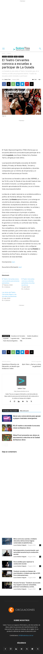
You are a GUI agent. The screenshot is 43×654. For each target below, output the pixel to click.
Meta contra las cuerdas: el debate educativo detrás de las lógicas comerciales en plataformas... (25, 541)
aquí (20, 267)
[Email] (32, 84)
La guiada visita (15, 338)
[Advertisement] (21, 23)
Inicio (3, 53)
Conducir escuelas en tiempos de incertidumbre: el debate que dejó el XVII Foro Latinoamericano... (27, 573)
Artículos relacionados (10, 411)
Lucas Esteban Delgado (20, 545)
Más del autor (24, 411)
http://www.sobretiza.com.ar (21, 391)
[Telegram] (22, 84)
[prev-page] (3, 445)
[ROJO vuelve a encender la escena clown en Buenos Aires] (7, 427)
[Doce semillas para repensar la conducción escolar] (7, 564)
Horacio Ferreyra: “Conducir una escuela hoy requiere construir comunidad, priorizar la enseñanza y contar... (27, 585)
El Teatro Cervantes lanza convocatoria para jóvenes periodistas (10, 281)
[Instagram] (15, 401)
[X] (9, 84)
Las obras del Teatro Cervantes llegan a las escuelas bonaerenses (9, 294)
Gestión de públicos (32, 336)
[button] (3, 48)
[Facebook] (4, 84)
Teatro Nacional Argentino (10, 340)
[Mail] (23, 401)
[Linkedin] (18, 84)
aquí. (13, 262)
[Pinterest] (27, 84)
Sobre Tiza (7, 79)
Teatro (15, 56)
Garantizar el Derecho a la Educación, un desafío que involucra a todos (10, 366)
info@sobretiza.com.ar (26, 635)
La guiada (5, 338)
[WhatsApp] (13, 84)
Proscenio (21, 56)
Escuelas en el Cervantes (18, 336)
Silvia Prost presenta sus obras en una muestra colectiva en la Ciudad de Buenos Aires (26, 437)
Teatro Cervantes (26, 338)
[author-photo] (21, 385)
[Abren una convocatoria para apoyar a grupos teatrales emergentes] (7, 418)
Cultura (9, 53)
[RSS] (28, 401)
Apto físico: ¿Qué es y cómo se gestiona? (31, 365)
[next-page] (6, 445)
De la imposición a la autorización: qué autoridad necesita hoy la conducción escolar (26, 552)
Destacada (10, 56)
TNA (21, 340)
